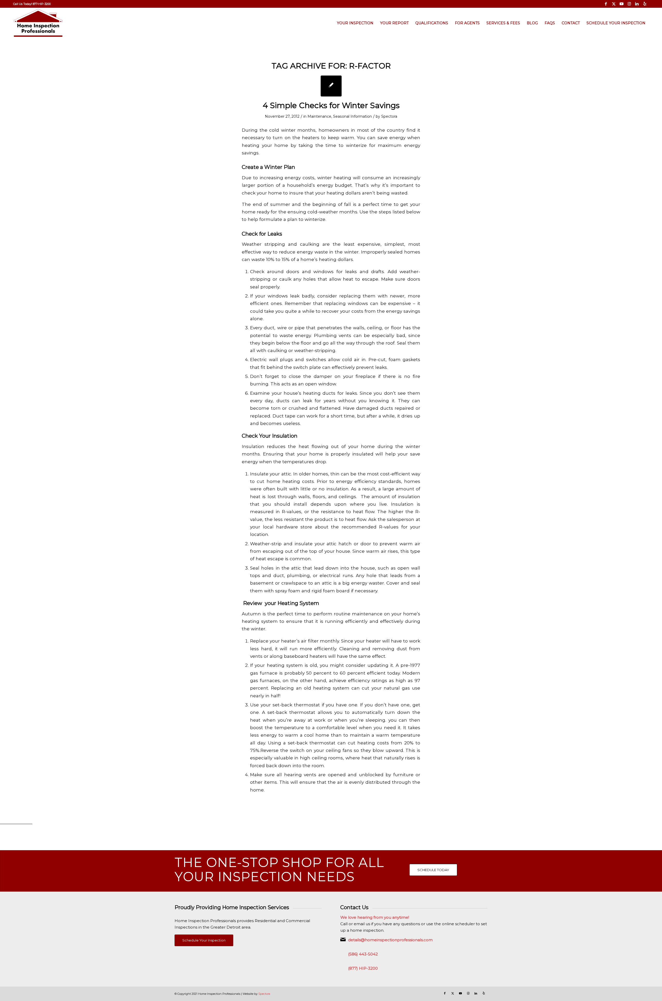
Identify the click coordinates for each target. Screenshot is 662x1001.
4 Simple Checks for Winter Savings (331, 105)
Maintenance (319, 116)
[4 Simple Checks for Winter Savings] (331, 86)
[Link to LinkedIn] (637, 4)
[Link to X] (614, 4)
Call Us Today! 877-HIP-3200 (32, 4)
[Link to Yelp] (645, 4)
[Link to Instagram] (629, 4)
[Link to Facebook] (606, 4)
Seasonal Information (352, 116)
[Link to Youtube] (621, 4)
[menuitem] (32, 4)
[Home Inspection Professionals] (38, 23)
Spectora (389, 116)
